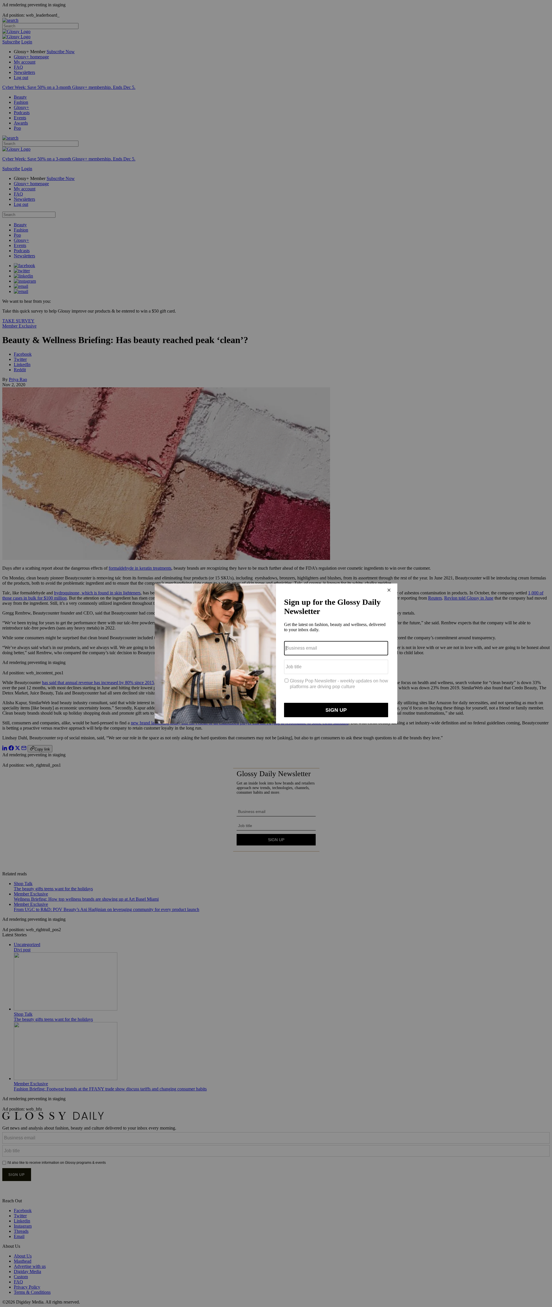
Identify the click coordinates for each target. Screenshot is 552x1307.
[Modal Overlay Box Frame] (276, 653)
